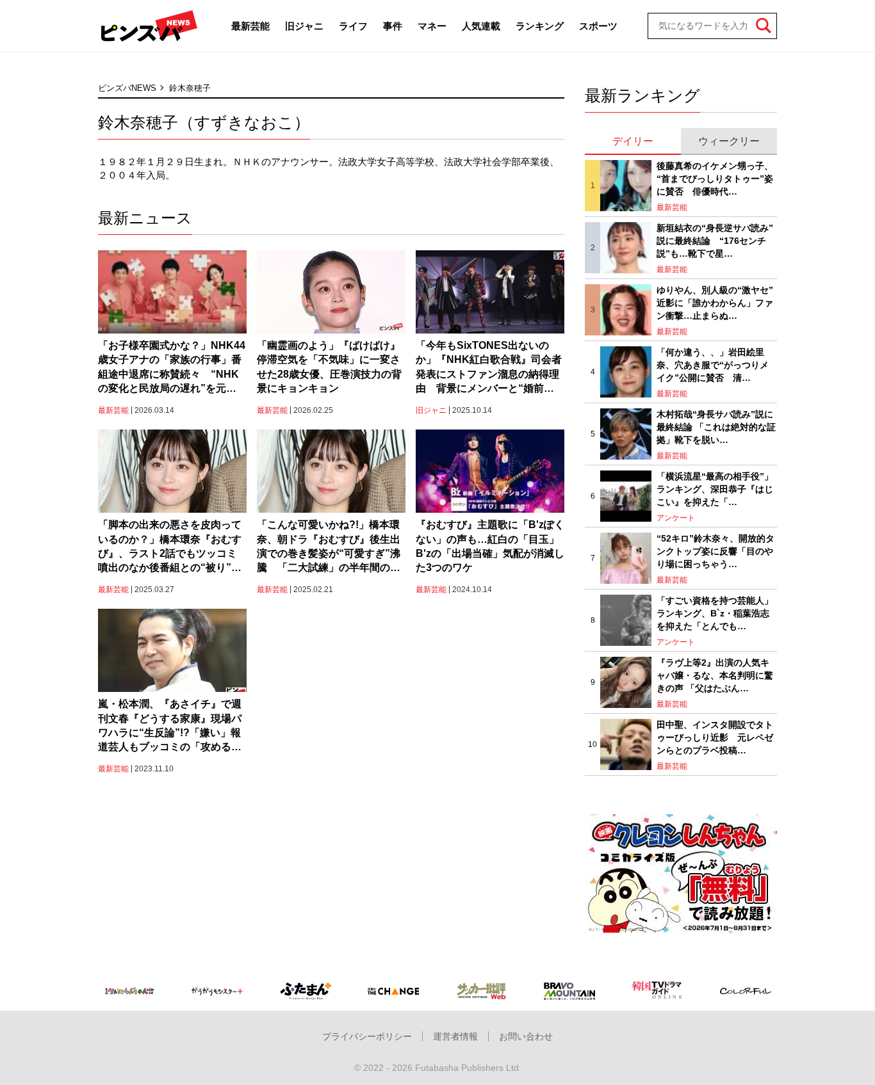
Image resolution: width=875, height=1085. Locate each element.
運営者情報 (455, 1036)
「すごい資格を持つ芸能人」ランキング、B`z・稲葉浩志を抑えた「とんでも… (715, 613)
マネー (432, 25)
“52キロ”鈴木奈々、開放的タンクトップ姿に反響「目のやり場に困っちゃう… (715, 550)
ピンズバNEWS (127, 88)
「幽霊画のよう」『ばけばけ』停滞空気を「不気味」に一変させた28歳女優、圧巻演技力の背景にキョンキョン (329, 367)
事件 (392, 25)
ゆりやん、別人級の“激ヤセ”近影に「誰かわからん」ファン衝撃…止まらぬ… (715, 302)
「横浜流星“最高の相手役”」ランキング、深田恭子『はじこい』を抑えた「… (715, 488)
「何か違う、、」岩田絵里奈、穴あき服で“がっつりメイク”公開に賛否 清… (713, 364)
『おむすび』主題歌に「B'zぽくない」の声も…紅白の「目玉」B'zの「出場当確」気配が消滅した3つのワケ (490, 546)
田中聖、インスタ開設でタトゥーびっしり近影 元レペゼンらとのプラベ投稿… (715, 737)
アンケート (676, 518)
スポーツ (598, 25)
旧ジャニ (304, 25)
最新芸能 (250, 25)
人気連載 (481, 25)
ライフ (353, 25)
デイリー (632, 141)
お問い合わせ (526, 1036)
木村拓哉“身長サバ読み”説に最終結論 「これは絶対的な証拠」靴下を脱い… (716, 426)
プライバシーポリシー (367, 1036)
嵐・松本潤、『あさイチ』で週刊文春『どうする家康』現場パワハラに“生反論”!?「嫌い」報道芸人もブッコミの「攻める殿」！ (169, 726)
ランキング (540, 25)
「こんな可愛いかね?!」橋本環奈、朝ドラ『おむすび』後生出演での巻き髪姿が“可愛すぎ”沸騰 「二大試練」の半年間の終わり (328, 547)
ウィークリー (729, 141)
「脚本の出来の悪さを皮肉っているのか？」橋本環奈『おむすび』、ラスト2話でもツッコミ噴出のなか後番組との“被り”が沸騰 (169, 547)
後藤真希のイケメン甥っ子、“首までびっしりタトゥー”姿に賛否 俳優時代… (715, 178)
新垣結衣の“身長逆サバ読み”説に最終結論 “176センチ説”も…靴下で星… (715, 240)
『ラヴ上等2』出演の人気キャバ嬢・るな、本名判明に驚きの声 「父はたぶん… (715, 675)
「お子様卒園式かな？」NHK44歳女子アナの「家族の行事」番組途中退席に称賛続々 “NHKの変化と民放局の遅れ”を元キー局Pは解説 (172, 368)
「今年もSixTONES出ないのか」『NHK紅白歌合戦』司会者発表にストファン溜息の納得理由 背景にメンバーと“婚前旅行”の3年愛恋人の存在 (489, 368)
